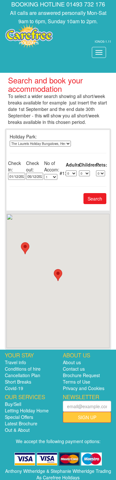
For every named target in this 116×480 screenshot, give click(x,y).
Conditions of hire (23, 368)
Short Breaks (18, 381)
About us (72, 362)
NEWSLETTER (81, 397)
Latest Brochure (21, 423)
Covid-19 (14, 388)
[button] (25, 248)
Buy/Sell (13, 404)
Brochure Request (81, 375)
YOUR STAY (19, 355)
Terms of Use (76, 381)
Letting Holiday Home (27, 410)
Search (95, 198)
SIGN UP (87, 417)
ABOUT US (76, 355)
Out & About (17, 430)
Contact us (74, 368)
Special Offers (19, 417)
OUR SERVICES (25, 397)
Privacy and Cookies (83, 388)
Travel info (15, 362)
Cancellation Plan (22, 375)
